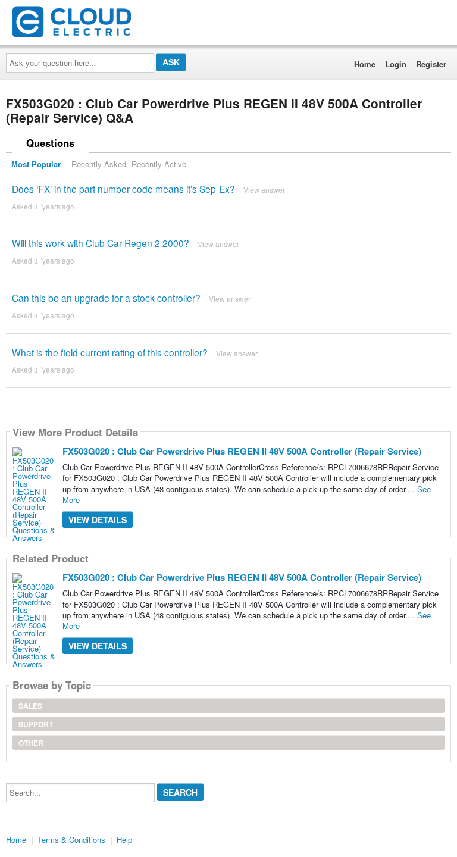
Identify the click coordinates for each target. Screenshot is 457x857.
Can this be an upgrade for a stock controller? (106, 297)
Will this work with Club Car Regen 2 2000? (100, 242)
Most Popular (36, 164)
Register (431, 64)
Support (35, 724)
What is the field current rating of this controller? (110, 352)
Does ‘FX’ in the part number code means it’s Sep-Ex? (123, 188)
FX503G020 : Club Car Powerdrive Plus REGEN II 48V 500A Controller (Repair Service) (241, 451)
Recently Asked (98, 164)
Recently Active (159, 164)
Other (30, 742)
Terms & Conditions (71, 839)
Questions (50, 143)
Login (395, 64)
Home (364, 64)
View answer (264, 189)
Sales (30, 705)
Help (124, 839)
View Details (97, 520)
